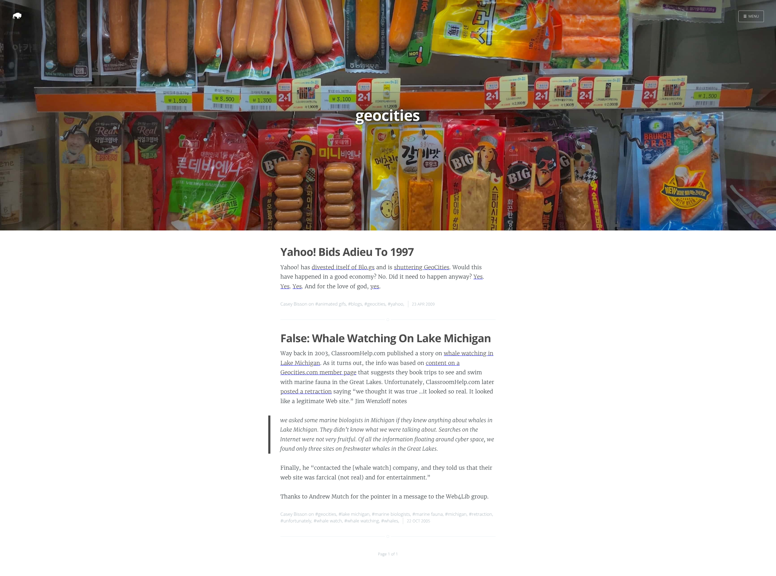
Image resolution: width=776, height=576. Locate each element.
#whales (389, 521)
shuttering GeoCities (422, 267)
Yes (478, 276)
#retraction (480, 514)
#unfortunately (295, 521)
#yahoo (395, 304)
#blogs (355, 304)
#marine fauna (427, 514)
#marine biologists (391, 514)
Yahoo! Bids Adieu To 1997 (347, 251)
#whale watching (361, 521)
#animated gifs (330, 304)
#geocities (375, 304)
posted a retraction (306, 391)
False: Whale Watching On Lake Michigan (385, 338)
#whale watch (327, 521)
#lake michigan (354, 514)
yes (374, 286)
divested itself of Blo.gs (343, 267)
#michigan (456, 514)
